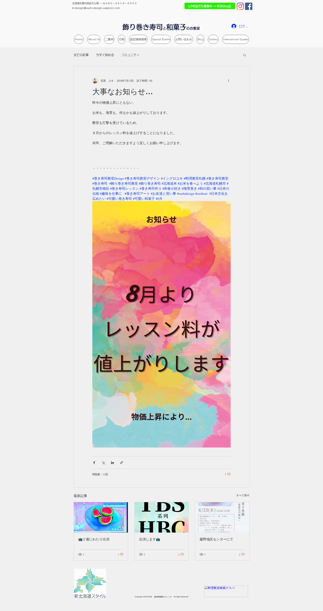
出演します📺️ (149, 539)
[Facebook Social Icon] (248, 6)
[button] (244, 54)
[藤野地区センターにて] (222, 517)
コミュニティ (130, 54)
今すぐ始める (105, 54)
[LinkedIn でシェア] (112, 462)
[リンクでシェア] (121, 462)
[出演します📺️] (162, 517)
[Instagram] (240, 6)
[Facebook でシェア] (94, 462)
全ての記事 (81, 54)
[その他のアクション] (228, 80)
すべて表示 (242, 495)
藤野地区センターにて (216, 539)
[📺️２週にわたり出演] (101, 517)
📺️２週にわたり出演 (93, 539)
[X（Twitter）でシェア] (103, 462)
